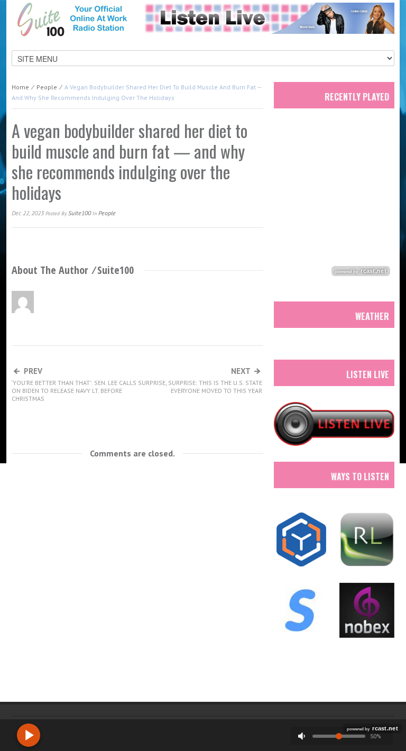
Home (20, 87)
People (46, 87)
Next (200, 381)
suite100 (79, 213)
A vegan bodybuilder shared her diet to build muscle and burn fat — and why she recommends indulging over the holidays (129, 161)
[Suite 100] (72, 19)
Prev (74, 384)
